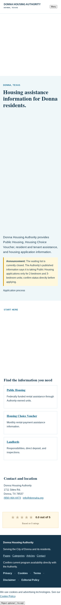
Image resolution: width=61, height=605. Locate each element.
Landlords (13, 442)
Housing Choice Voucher (22, 416)
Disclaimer (9, 580)
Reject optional (8, 603)
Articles (30, 555)
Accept (20, 603)
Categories (18, 555)
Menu (53, 6)
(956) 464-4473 (12, 498)
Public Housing (16, 390)
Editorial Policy (30, 580)
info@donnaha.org (33, 498)
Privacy (7, 573)
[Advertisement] (30, 44)
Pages (6, 555)
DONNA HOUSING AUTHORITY (22, 5)
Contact (41, 555)
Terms (37, 573)
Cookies (23, 573)
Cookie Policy (7, 596)
